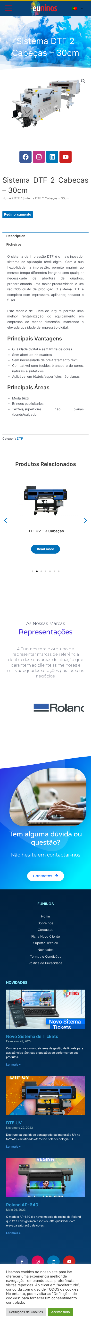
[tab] (45, 236)
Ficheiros (14, 244)
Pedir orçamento (17, 214)
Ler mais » (13, 1064)
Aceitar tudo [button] (60, 1312)
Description (15, 236)
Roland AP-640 (22, 1204)
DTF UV (14, 1122)
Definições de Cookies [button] (26, 1312)
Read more (45, 549)
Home (6, 198)
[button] (5, 521)
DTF (17, 198)
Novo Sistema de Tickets (32, 1036)
